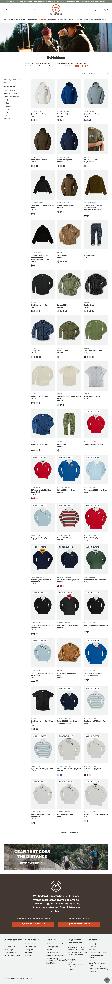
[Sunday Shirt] (58, 261)
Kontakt (92, 960)
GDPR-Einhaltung (95, 966)
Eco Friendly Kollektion (54, 953)
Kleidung (7, 80)
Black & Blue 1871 (90, 442)
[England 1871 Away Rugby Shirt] (32, 633)
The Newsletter (30, 944)
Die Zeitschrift (30, 947)
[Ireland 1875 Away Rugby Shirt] (85, 821)
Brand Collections (52, 963)
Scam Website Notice (97, 963)
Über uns (7, 944)
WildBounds (14, 979)
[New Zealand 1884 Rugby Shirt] (87, 632)
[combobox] (21, 9)
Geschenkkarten (10, 953)
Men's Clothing (9, 90)
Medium (9, 106)
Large (8, 109)
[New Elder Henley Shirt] (32, 311)
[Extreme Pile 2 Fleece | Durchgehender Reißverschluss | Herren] (85, 215)
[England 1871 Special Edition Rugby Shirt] (34, 633)
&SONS (59, 252)
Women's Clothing (10, 93)
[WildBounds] (56, 9)
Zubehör (7, 118)
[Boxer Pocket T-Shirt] (85, 403)
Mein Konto (93, 950)
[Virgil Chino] (58, 450)
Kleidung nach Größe (12, 96)
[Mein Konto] (100, 10)
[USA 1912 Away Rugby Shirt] (32, 498)
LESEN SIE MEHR (81, 66)
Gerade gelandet (52, 947)
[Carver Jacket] (58, 357)
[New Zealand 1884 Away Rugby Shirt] (85, 632)
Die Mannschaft (10, 947)
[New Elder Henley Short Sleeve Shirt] (58, 405)
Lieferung (92, 944)
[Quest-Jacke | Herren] (85, 120)
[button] (11, 20)
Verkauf (49, 950)
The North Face (37, 111)
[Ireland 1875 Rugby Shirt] (87, 821)
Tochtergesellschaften (12, 956)
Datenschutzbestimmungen (99, 969)
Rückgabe (92, 947)
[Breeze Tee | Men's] (85, 166)
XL (7, 112)
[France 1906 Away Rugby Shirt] (85, 679)
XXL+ (8, 115)
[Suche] (35, 9)
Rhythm (87, 157)
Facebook (28, 953)
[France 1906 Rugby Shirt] (87, 679)
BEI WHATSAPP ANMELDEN (81, 924)
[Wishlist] (95, 9)
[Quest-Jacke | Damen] (32, 120)
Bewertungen (9, 950)
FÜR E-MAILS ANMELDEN (35, 924)
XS (7, 100)
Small (8, 103)
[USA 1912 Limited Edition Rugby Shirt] (34, 498)
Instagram (29, 950)
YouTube (28, 956)
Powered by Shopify (27, 979)
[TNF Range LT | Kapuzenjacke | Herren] (32, 214)
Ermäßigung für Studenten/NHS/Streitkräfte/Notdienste (61, 959)
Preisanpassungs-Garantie (55, 956)
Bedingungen (93, 972)
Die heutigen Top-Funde (55, 944)
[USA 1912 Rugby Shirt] (37, 498)
